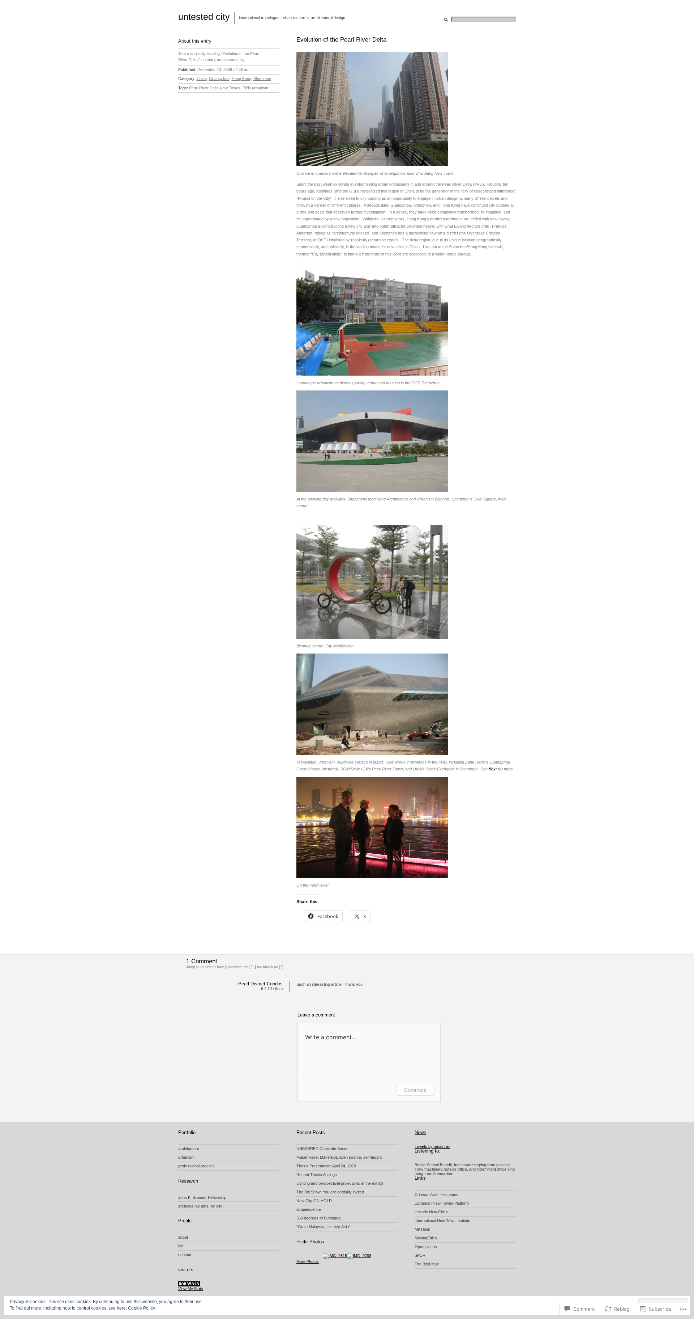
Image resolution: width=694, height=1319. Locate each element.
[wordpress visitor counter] (189, 1285)
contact (184, 1254)
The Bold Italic (427, 1264)
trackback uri (267, 967)
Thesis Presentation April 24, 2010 (326, 1166)
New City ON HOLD (314, 1200)
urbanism (186, 1157)
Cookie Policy (141, 1308)
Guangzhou (219, 78)
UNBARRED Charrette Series (322, 1148)
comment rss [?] (240, 967)
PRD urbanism (255, 88)
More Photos (307, 1261)
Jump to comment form (205, 967)
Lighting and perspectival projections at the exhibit (339, 1183)
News (420, 1132)
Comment (415, 1090)
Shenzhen (262, 78)
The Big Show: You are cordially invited (330, 1192)
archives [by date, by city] (200, 1206)
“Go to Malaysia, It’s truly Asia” (323, 1227)
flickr (493, 769)
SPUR (420, 1255)
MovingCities (426, 1238)
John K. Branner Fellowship (202, 1197)
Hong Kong (241, 78)
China (202, 78)
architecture (188, 1148)
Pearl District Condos (260, 983)
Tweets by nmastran (432, 1146)
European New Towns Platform (442, 1203)
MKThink (422, 1229)
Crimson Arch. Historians (436, 1194)
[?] (281, 967)
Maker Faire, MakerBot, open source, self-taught (339, 1157)
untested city (204, 17)
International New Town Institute (442, 1220)
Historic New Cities (431, 1212)
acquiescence (308, 1209)
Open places (426, 1246)
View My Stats (190, 1288)
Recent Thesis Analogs (316, 1174)
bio (180, 1246)
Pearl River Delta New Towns (214, 88)
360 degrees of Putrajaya (318, 1218)
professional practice (196, 1166)
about (183, 1237)
